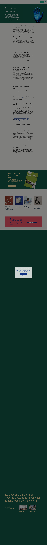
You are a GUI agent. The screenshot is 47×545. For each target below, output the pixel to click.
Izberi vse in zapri (23, 273)
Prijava (42, 1)
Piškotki (19, 271)
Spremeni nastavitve (23, 276)
